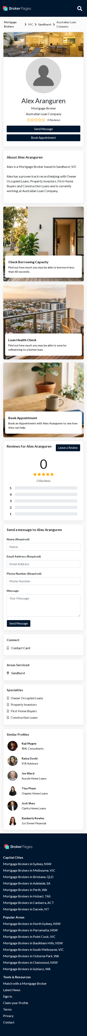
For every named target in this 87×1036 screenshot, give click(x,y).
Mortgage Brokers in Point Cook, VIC (29, 936)
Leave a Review (68, 447)
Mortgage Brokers (10, 24)
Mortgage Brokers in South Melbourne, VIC (33, 949)
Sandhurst (44, 24)
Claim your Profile (15, 1003)
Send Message (43, 129)
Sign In (7, 996)
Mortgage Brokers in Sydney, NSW (27, 864)
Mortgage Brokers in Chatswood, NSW (30, 962)
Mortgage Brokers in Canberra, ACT (28, 903)
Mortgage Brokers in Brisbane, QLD (28, 877)
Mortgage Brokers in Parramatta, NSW (30, 930)
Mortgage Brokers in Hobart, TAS (27, 896)
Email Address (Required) (24, 556)
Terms (7, 1009)
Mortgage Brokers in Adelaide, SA (26, 883)
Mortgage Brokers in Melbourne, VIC (29, 870)
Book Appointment (43, 137)
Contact (8, 1022)
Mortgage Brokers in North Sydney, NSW (31, 924)
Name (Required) (18, 539)
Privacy (8, 1016)
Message (13, 590)
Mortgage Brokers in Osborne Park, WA (31, 956)
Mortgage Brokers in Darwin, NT (26, 909)
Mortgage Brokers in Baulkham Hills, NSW (33, 943)
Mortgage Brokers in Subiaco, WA (27, 969)
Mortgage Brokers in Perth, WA (25, 890)
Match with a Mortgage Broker (25, 983)
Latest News (11, 990)
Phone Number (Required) (24, 573)
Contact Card (20, 648)
